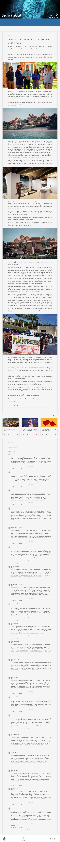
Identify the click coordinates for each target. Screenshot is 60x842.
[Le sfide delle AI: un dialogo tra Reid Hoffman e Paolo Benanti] (30, 422)
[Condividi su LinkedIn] (14, 405)
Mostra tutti (55, 415)
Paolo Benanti (11, 15)
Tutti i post (4, 27)
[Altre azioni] (51, 36)
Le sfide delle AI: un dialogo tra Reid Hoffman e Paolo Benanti (30, 430)
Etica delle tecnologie (12, 27)
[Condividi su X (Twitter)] (11, 405)
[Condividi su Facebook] (8, 405)
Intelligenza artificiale (23, 27)
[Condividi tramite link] (17, 405)
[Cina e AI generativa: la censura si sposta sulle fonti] (49, 422)
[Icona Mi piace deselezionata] (12, 468)
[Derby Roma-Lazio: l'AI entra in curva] (11, 422)
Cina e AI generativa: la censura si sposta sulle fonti (49, 430)
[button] (56, 27)
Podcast (30, 27)
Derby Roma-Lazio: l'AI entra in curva (11, 430)
